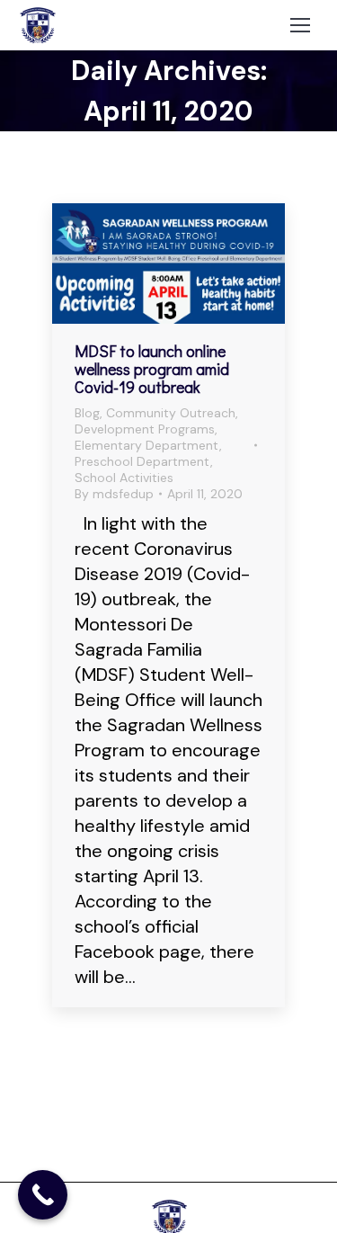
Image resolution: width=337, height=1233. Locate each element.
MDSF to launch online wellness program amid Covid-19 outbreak (152, 369)
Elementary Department (147, 445)
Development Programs (145, 429)
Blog (87, 413)
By (114, 494)
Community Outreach (170, 413)
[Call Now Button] (42, 1195)
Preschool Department (142, 461)
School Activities (124, 477)
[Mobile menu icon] (300, 25)
